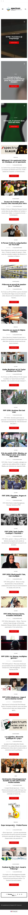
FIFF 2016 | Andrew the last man (14, 411)
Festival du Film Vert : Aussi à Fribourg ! (14, 868)
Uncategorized (15, 198)
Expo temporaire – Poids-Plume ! (14, 826)
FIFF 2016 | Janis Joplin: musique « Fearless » (14, 532)
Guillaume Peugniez (17, 165)
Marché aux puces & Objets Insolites (14, 331)
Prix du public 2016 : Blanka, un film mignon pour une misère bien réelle (14, 454)
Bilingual (16, 157)
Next (13, 895)
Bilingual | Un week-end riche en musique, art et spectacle (14, 161)
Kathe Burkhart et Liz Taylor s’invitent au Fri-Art (14, 370)
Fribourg (16, 327)
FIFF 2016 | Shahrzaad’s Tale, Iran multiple (14, 575)
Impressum (19, 905)
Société (18, 33)
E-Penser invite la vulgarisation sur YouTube (14, 244)
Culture (13, 33)
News (16, 74)
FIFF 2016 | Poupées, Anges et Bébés (14, 496)
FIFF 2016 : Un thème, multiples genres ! (14, 657)
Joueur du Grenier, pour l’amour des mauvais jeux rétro (14, 202)
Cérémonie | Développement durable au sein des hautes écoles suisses (14, 780)
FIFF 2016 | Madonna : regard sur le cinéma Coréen (14, 698)
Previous (10, 894)
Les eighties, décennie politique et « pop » (14, 737)
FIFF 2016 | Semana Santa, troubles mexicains (14, 614)
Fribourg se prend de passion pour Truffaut (14, 285)
